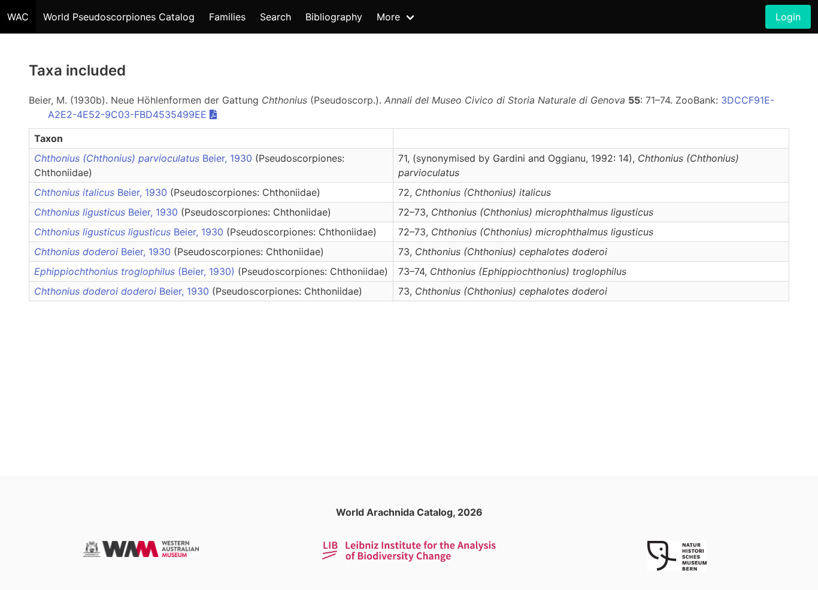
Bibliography (333, 17)
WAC (18, 17)
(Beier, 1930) (136, 271)
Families (227, 17)
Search (275, 17)
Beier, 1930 (144, 158)
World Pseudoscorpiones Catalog (119, 17)
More (388, 17)
